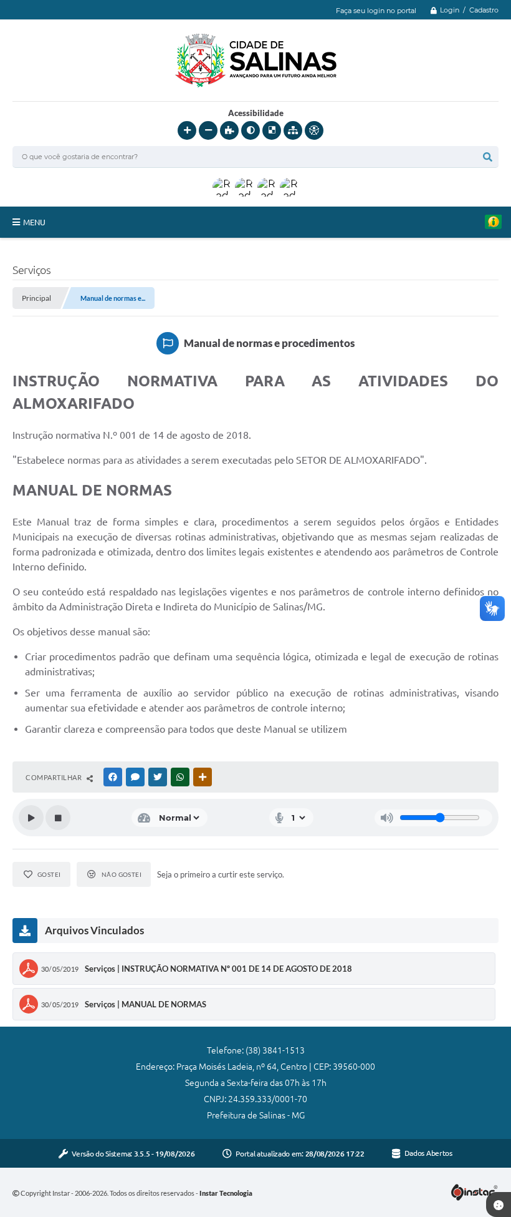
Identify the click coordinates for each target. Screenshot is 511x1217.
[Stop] (57, 817)
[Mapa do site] (293, 130)
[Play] (31, 817)
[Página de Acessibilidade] (314, 130)
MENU (34, 222)
